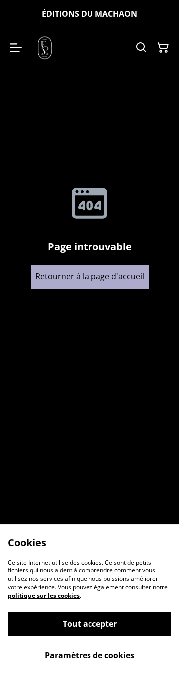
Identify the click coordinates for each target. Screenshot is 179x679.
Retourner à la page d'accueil (89, 276)
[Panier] (163, 48)
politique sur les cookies (44, 595)
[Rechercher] (141, 48)
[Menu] (16, 48)
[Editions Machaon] (45, 48)
